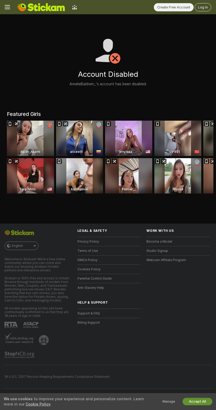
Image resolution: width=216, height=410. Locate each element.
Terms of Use (87, 251)
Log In (203, 7)
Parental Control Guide (94, 278)
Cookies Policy (89, 269)
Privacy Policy (88, 241)
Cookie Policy (38, 404)
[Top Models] (74, 7)
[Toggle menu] (7, 7)
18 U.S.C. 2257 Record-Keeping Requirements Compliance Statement (57, 377)
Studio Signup (157, 251)
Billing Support (88, 322)
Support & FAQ (88, 313)
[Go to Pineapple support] (44, 340)
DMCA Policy (87, 260)
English (17, 246)
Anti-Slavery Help (90, 288)
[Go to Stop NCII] (20, 355)
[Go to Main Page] (41, 7)
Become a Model (159, 241)
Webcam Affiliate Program (166, 260)
